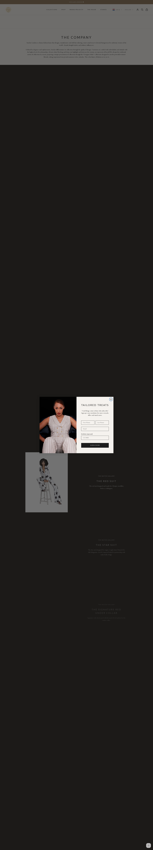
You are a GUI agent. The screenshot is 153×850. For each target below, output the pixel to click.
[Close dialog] (111, 399)
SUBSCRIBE (95, 445)
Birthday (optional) (87, 434)
